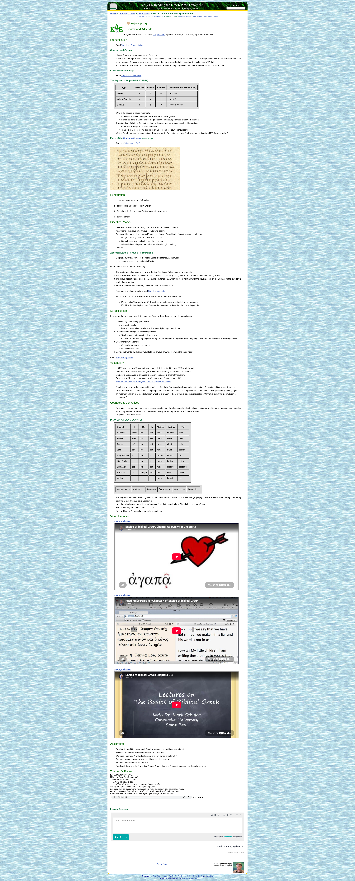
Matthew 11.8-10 (132, 143)
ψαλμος (188, 8)
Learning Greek (127, 13)
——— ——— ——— (113, 6)
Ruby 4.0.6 (197, 876)
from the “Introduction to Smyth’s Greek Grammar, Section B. (143, 381)
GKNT (145, 5)
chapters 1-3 (159, 34)
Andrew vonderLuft (190, 878)
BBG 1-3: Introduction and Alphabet (150, 16)
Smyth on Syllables (124, 357)
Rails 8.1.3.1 (186, 876)
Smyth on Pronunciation (132, 45)
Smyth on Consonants (131, 75)
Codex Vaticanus (132, 138)
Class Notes (143, 13)
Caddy (210, 876)
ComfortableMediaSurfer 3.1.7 (166, 876)
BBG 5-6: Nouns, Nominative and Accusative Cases (198, 16)
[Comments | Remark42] (177, 833)
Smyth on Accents (156, 291)
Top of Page (162, 864)
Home (113, 13)
